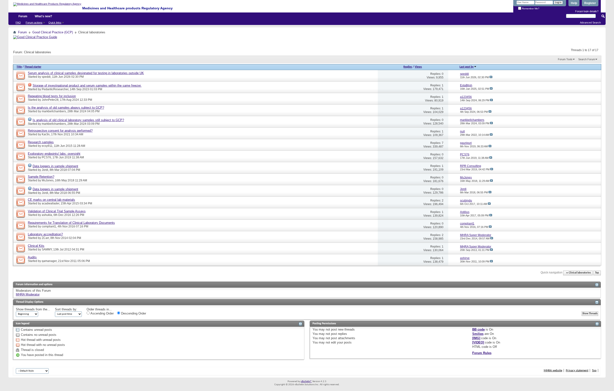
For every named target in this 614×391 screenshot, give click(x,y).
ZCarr (45, 238)
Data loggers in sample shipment (55, 166)
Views (418, 66)
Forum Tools (565, 59)
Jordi (45, 170)
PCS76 (46, 157)
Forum (22, 16)
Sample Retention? (41, 176)
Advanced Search (590, 22)
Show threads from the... (33, 309)
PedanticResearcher (55, 89)
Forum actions (34, 22)
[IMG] (476, 338)
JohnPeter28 (50, 99)
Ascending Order (102, 313)
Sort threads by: (66, 309)
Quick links (54, 22)
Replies (407, 66)
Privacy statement (577, 370)
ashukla (47, 215)
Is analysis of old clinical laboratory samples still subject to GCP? (78, 120)
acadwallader (50, 203)
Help (574, 3)
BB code (478, 329)
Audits (32, 257)
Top (597, 273)
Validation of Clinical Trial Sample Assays (57, 211)
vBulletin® (306, 381)
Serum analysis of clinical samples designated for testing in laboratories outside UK (86, 73)
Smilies (478, 334)
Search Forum (586, 59)
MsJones (47, 180)
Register (590, 3)
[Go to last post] (491, 77)
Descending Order (133, 313)
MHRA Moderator (28, 294)
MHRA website (553, 370)
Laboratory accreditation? (45, 234)
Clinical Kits (36, 246)
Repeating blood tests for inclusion (52, 96)
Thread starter (32, 66)
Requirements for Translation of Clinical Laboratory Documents (71, 223)
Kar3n (46, 134)
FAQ (18, 22)
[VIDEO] (478, 342)
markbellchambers (54, 111)
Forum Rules (481, 353)
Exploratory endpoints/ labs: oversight (54, 153)
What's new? (43, 16)
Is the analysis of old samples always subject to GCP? (66, 107)
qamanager (49, 261)
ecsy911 (47, 146)
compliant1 (49, 226)
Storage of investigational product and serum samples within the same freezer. (87, 85)
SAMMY (47, 249)
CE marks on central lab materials (51, 199)
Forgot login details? (586, 11)
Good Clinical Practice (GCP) (52, 32)
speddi (46, 76)
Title (19, 66)
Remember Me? (530, 8)
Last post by (467, 66)
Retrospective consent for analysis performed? (60, 130)
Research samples (41, 142)
